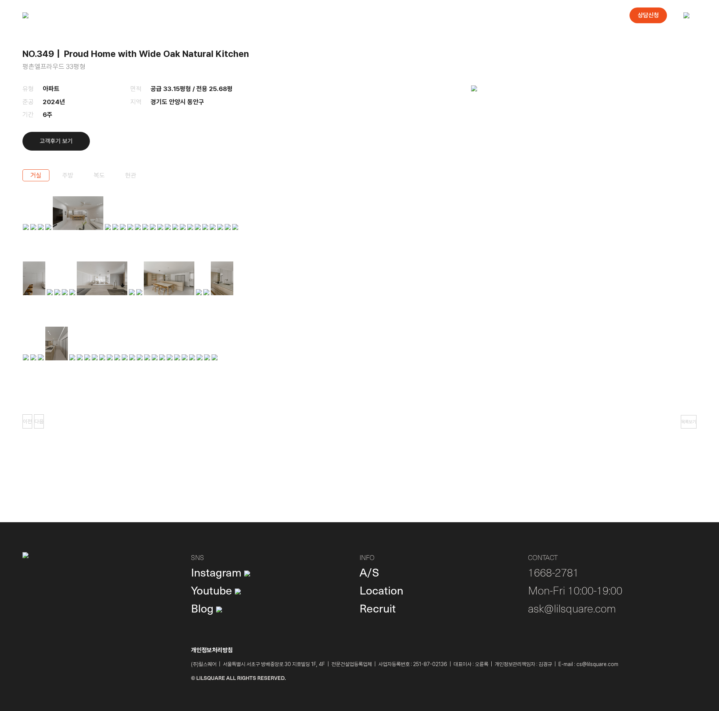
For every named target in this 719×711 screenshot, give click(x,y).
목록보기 (688, 421)
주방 (67, 175)
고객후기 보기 (56, 141)
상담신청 (648, 15)
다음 (38, 421)
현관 (130, 175)
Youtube (213, 589)
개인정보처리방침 (212, 650)
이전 (27, 421)
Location (381, 589)
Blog (203, 607)
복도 (99, 175)
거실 (36, 175)
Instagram (217, 572)
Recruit (378, 607)
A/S (369, 572)
